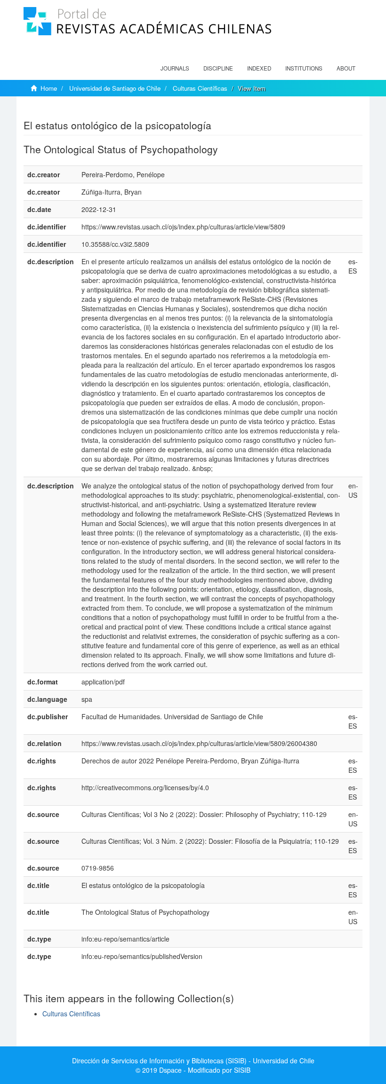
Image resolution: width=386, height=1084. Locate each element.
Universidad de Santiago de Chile (115, 88)
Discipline (218, 68)
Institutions (303, 68)
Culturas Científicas (200, 88)
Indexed (259, 68)
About (346, 68)
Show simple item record (60, 110)
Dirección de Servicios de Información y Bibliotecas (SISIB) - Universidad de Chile (193, 1060)
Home (48, 88)
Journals (175, 68)
